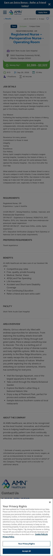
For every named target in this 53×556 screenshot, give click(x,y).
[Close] (50, 502)
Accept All (26, 551)
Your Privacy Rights (26, 544)
